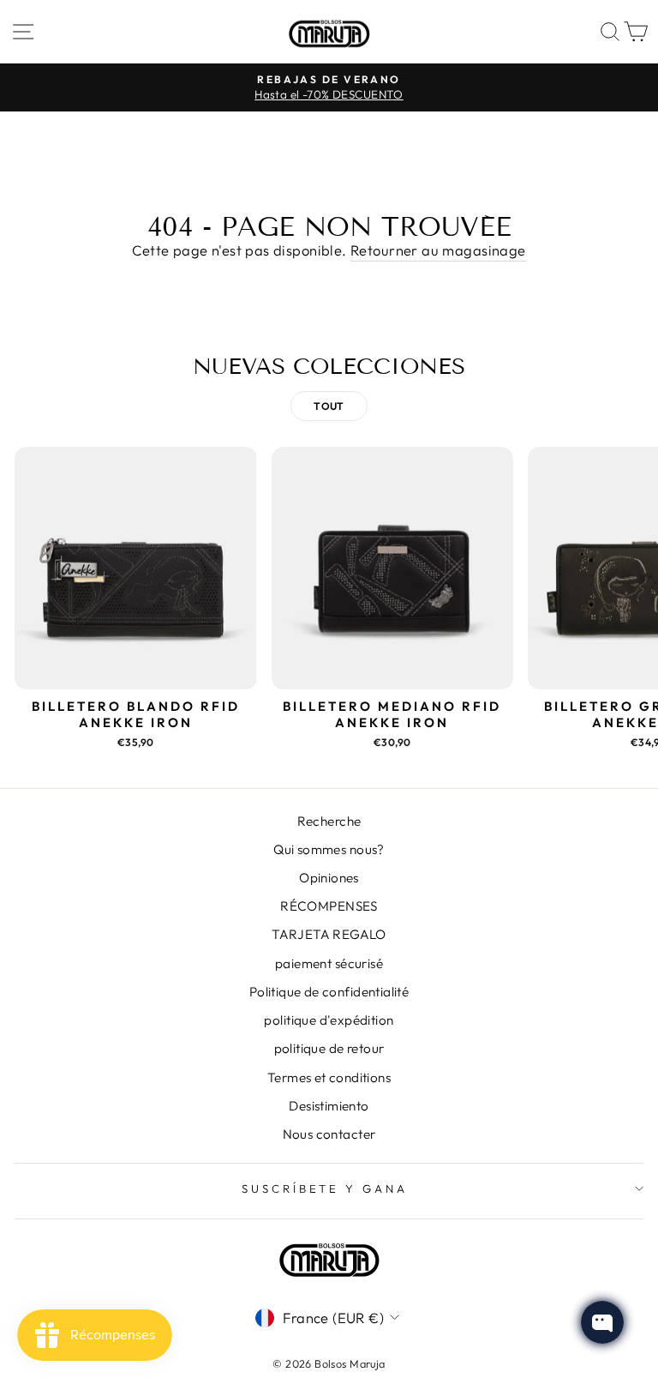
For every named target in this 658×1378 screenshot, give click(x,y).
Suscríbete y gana (325, 1188)
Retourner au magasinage (438, 250)
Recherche (329, 821)
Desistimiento (328, 1106)
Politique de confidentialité (329, 992)
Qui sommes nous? (329, 849)
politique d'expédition (328, 1020)
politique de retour (329, 1048)
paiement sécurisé (329, 963)
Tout (329, 406)
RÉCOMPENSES (329, 906)
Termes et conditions (329, 1077)
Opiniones (329, 878)
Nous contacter (329, 1134)
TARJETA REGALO (329, 934)
